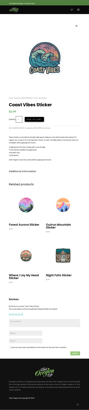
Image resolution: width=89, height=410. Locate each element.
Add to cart (34, 119)
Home (11, 98)
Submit (75, 353)
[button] (76, 26)
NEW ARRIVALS (26, 98)
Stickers (48, 128)
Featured (17, 98)
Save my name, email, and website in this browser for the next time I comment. (39, 347)
